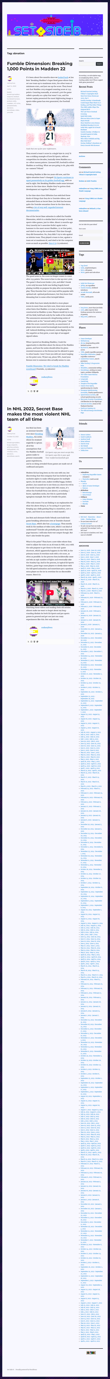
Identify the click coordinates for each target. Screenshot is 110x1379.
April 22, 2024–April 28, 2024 (91, 957)
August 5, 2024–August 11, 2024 (92, 923)
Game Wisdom (87, 499)
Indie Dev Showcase (87, 283)
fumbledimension (13, 99)
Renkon (81, 181)
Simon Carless (85, 435)
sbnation (10, 108)
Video (83, 297)
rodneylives (11, 83)
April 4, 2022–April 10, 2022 (90, 1341)
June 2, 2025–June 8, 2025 (90, 750)
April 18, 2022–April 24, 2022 (91, 1337)
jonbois (9, 101)
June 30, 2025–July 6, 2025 (90, 741)
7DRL (82, 352)
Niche (83, 272)
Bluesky (83, 481)
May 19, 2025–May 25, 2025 (90, 755)
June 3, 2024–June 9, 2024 (90, 943)
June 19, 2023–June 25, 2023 (90, 1125)
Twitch (89, 448)
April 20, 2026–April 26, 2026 (91, 570)
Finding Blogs (91, 519)
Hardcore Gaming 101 (88, 408)
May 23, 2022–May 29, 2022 (90, 1325)
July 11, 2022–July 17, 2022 (90, 1310)
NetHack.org (85, 341)
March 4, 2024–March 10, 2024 (91, 977)
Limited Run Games (87, 359)
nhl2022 (10, 451)
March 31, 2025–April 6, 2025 (91, 770)
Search (81, 61)
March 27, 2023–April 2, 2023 (91, 1152)
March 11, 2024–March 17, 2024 (92, 975)
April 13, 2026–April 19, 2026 (91, 573)
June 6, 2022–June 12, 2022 (90, 1321)
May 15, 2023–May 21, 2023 (90, 1137)
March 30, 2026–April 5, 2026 (91, 577)
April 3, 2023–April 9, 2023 (90, 1150)
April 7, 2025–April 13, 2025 (90, 768)
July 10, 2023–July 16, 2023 (90, 1119)
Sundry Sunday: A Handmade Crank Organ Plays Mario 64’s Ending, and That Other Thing (91, 103)
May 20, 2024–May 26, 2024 (90, 948)
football (16, 96)
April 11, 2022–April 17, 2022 (90, 1339)
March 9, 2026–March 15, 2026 (92, 588)
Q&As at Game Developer (90, 486)
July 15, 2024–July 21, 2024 (90, 930)
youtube (10, 112)
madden (10, 103)
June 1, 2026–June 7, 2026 (90, 557)
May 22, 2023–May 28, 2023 (90, 1134)
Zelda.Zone (84, 450)
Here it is (52, 243)
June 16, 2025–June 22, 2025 (90, 746)
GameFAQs (84, 381)
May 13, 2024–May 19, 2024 (90, 950)
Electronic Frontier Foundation (91, 399)
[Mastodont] (37, 391)
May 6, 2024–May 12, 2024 (90, 952)
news (82, 310)
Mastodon (85, 479)
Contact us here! (86, 524)
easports (10, 96)
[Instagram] (31, 391)
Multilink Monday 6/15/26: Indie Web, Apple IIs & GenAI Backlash (90, 127)
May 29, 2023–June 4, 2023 (90, 1132)
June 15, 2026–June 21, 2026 (90, 553)
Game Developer (86, 339)
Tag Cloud (84, 266)
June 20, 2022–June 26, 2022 (91, 1316)
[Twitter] (28, 391)
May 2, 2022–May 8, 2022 (89, 1332)
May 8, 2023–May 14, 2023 (90, 1139)
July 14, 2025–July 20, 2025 (90, 737)
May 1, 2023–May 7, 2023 (89, 1141)
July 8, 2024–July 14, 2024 (89, 932)
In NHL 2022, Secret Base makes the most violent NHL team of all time (38, 414)
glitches (10, 447)
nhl (17, 449)
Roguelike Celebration (88, 354)
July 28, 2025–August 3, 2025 (91, 732)
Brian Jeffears (85, 441)
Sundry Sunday (86, 288)
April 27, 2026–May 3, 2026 (90, 568)
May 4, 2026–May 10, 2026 (90, 566)
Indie (82, 268)
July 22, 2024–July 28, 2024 (90, 928)
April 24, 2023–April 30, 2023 (91, 1143)
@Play (83, 285)
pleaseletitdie (12, 105)
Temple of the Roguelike (89, 383)
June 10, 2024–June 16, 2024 (90, 941)
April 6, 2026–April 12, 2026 (90, 575)
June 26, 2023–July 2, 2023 (90, 1123)
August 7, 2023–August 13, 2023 (92, 1110)
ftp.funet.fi (84, 348)
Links (83, 519)
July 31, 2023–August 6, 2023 (90, 1112)
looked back (63, 77)
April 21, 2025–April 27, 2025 (91, 764)
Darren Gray (85, 444)
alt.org (83, 343)
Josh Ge (83, 448)
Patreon (85, 488)
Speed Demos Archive (88, 395)
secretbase (11, 110)
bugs (9, 445)
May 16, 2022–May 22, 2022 (90, 1328)
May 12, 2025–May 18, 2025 (90, 757)
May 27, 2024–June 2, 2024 (90, 946)
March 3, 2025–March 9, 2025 (91, 786)
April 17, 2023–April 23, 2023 (90, 1146)
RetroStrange (87, 493)
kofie (14, 101)
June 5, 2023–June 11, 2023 (90, 1130)
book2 (9, 92)
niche (9, 89)
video (17, 110)
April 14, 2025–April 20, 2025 (91, 766)
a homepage (55, 524)
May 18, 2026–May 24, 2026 (90, 562)
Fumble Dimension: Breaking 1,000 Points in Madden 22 (40, 66)
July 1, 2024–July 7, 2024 (89, 934)
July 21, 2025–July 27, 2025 (90, 735)
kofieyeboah (11, 449)
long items (84, 308)
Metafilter (84, 368)
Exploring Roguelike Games (91, 475)
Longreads (84, 379)
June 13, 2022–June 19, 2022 (90, 1319)
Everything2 (85, 370)
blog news (84, 317)
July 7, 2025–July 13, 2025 (89, 739)
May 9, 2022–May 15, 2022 (90, 1330)
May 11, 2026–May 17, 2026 (90, 564)
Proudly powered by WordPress (26, 1370)
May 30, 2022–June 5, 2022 (90, 1323)
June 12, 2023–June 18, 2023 (90, 1128)
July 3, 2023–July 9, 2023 (89, 1121)
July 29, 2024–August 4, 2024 (91, 925)
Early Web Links (86, 116)
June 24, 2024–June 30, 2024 (90, 937)
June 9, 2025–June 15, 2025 (90, 748)
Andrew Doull (85, 439)
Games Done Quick (87, 386)
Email (81, 235)
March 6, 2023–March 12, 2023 (91, 1161)
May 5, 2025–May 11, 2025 (90, 759)
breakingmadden (13, 94)
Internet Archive (86, 404)
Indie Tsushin (92, 181)
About (99, 517)
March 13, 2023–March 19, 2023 (92, 1159)
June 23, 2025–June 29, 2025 (91, 743)
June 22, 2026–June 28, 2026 (91, 550)
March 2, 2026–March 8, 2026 (91, 591)
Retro (82, 270)
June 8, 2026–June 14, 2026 (90, 555)
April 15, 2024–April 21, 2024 (91, 959)
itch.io (84, 484)
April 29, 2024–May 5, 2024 (90, 955)
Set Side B (10, 1370)
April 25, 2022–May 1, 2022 (90, 1334)
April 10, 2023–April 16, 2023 (90, 1148)
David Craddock (86, 437)
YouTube (85, 501)
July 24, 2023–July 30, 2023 (90, 1114)
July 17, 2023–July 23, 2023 (90, 1116)
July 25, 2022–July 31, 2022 (90, 1305)
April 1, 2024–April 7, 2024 (90, 964)
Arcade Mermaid (86, 292)
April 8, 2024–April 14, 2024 (90, 961)
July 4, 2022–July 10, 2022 (89, 1312)
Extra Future (86, 495)
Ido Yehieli (84, 446)
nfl (15, 103)
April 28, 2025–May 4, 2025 (90, 761)
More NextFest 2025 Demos (90, 123)
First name (82, 228)
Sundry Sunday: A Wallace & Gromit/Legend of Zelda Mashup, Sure (90, 134)
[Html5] (34, 391)
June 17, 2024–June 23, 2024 (90, 939)
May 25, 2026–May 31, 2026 (90, 559)
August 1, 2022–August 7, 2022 (91, 1303)
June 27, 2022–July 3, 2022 (90, 1314)
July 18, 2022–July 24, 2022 (90, 1307)
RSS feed (84, 517)
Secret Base (31, 524)
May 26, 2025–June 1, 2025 (90, 752)
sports (17, 456)
